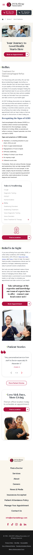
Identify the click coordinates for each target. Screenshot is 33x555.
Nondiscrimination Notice (23, 546)
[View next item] (22, 373)
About (16, 479)
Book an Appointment (15, 54)
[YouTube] (21, 524)
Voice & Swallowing (18, 19)
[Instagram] (16, 524)
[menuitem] (16, 468)
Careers (16, 484)
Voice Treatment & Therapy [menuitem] (13, 219)
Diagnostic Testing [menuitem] (10, 193)
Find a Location (15, 409)
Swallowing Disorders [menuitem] (11, 206)
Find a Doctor (16, 468)
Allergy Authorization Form (16, 549)
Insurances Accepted (16, 495)
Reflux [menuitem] (6, 203)
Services (9, 19)
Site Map (16, 543)
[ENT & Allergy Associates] (15, 4)
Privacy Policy (9, 543)
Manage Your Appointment (16, 505)
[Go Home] (3, 19)
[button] (4, 4)
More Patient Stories (16, 383)
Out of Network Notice (8, 546)
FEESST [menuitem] (6, 196)
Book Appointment (15, 304)
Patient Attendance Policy (16, 500)
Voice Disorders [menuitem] (9, 216)
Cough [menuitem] (6, 190)
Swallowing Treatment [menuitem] (11, 210)
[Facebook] (8, 524)
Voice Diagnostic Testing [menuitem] (12, 213)
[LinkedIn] (25, 524)
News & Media (16, 489)
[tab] (28, 219)
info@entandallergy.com (16, 518)
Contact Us (16, 511)
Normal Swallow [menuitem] (9, 200)
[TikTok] (12, 524)
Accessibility (24, 543)
